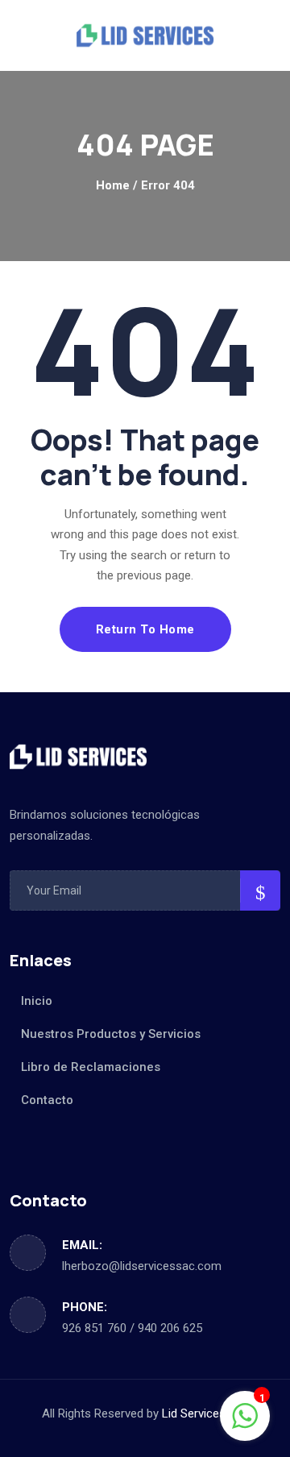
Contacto (47, 1100)
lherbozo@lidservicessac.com (142, 1266)
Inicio (36, 1001)
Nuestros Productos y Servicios (111, 1034)
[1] (245, 1415)
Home (113, 185)
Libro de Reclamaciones (90, 1067)
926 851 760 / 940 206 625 (132, 1328)
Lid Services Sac (205, 1413)
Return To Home (145, 629)
